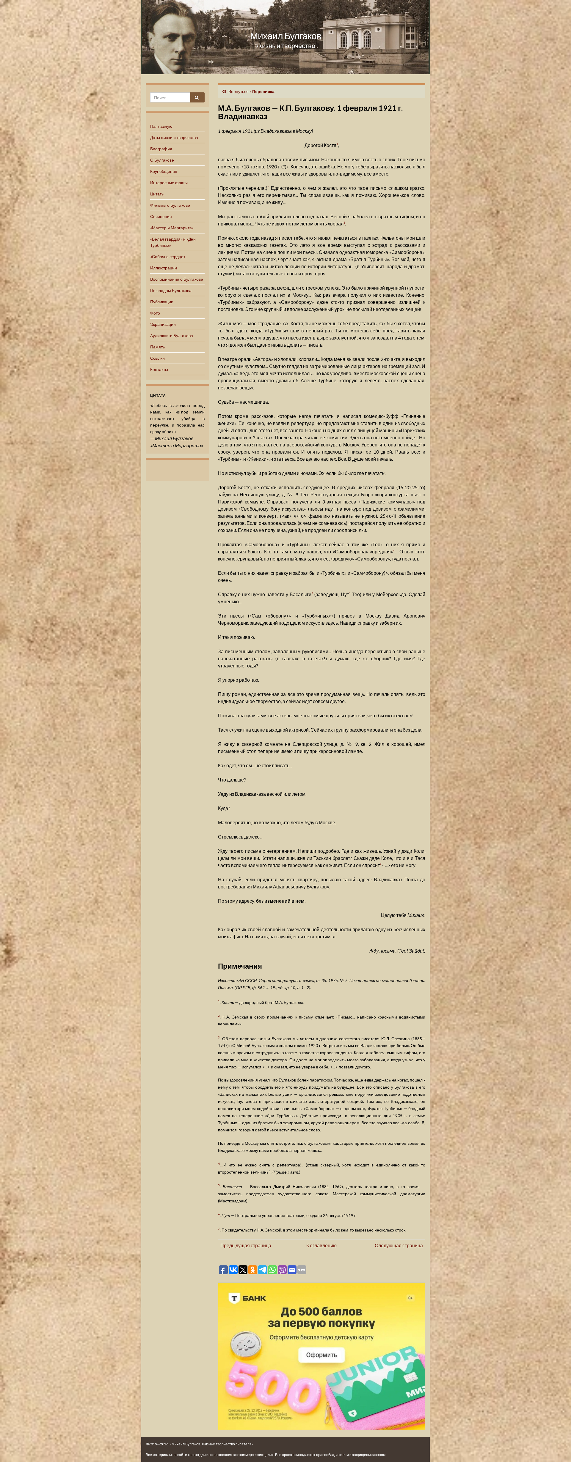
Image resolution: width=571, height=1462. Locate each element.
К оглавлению (321, 1245)
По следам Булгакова (171, 290)
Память (157, 346)
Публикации (161, 301)
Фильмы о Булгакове (170, 205)
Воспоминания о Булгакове (176, 279)
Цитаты (157, 193)
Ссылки (157, 358)
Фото (155, 312)
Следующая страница (399, 1245)
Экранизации (163, 324)
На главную (161, 126)
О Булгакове (162, 159)
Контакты (159, 369)
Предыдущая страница (245, 1245)
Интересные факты (169, 182)
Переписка (263, 91)
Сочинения (161, 216)
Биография (161, 148)
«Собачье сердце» (167, 256)
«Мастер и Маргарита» (172, 227)
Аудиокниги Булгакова (171, 335)
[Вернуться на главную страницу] (285, 37)
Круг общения (163, 171)
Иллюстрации (163, 267)
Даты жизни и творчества (174, 137)
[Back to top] (557, 1448)
